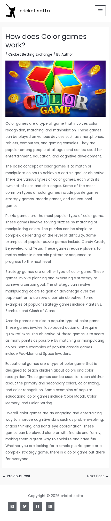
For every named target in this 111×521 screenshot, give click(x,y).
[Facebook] (37, 506)
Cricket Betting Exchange (30, 54)
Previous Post (16, 476)
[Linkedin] (50, 506)
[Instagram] (12, 506)
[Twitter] (24, 506)
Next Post (98, 476)
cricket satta (35, 10)
